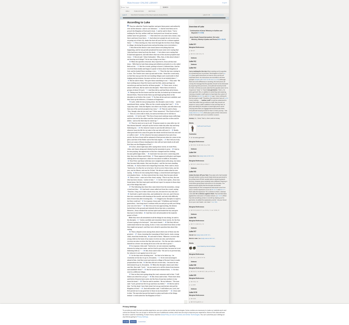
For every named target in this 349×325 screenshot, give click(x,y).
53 (144, 262)
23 (130, 123)
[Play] (121, 18)
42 (144, 206)
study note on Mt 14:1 (203, 235)
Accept (126, 322)
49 (130, 246)
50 (144, 251)
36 (157, 180)
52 (159, 258)
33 (136, 166)
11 (138, 66)
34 (134, 173)
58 (151, 277)
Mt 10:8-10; (204, 79)
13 (129, 81)
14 (163, 85)
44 (138, 220)
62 (172, 291)
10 (130, 62)
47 (136, 234)
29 (173, 149)
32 (129, 161)
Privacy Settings (142, 317)
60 (168, 284)
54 (151, 265)
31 (153, 156)
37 (130, 187)
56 (172, 270)
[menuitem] (227, 7)
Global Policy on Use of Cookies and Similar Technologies (180, 315)
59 (141, 281)
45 (166, 222)
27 (165, 140)
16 (129, 92)
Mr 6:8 (209, 96)
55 (145, 270)
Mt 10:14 (214, 189)
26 (141, 135)
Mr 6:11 (222, 189)
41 (143, 201)
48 (149, 237)
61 (142, 288)
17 (153, 97)
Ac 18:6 (214, 202)
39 (129, 194)
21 (129, 114)
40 (155, 199)
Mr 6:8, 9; (211, 79)
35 (129, 177)
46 (130, 232)
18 (130, 102)
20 (160, 109)
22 (136, 116)
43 (145, 213)
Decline (133, 322)
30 (149, 154)
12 (159, 71)
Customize (142, 322)
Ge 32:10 (200, 96)
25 (173, 130)
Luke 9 (124, 15)
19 (176, 104)
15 (147, 90)
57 (130, 274)
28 (130, 147)
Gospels (197, 79)
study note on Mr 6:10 (206, 156)
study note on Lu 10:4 (196, 113)
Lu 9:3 (217, 79)
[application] (174, 18)
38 (141, 189)
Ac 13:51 (219, 196)
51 (130, 255)
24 (139, 128)
